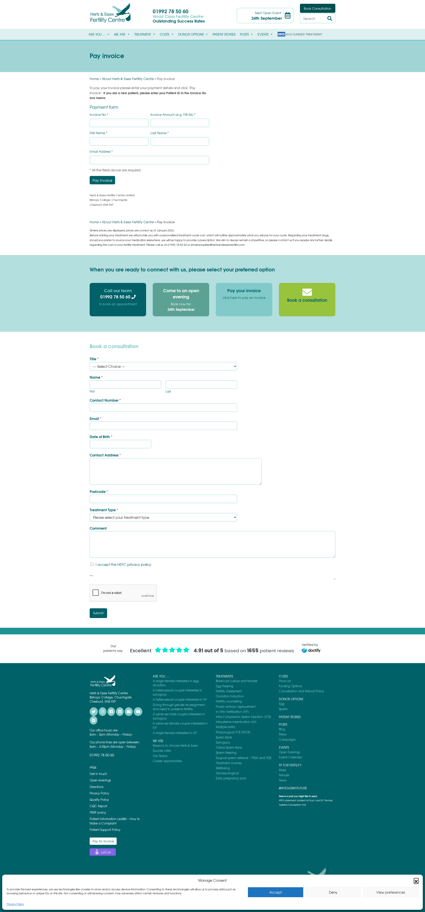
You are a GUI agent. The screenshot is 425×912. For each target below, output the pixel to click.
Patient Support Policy (105, 830)
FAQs (93, 767)
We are (120, 34)
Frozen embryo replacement (235, 706)
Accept (275, 892)
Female (284, 775)
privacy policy (139, 564)
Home (94, 78)
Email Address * (101, 151)
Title (94, 359)
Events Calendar (290, 757)
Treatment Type (104, 510)
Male (282, 770)
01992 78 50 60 (170, 11)
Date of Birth (101, 436)
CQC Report (98, 806)
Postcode (99, 491)
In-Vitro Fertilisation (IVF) (232, 712)
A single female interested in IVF (175, 733)
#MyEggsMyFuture (293, 788)
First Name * (98, 133)
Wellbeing (223, 768)
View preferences (390, 892)
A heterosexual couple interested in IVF (180, 699)
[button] (416, 880)
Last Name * (160, 133)
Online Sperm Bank (229, 747)
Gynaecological (227, 773)
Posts (244, 34)
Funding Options (290, 686)
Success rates (162, 750)
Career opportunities (167, 761)
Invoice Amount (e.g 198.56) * (173, 114)
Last (168, 391)
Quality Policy (99, 800)
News (282, 734)
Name (96, 377)
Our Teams (160, 756)
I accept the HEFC (123, 564)
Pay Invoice (102, 180)
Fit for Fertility (290, 765)
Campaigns (287, 739)
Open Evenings (289, 752)
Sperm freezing (226, 752)
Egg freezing (224, 686)
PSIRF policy (98, 812)
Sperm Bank (224, 737)
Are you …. (161, 676)
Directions (96, 787)
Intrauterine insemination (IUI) (236, 722)
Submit (98, 613)
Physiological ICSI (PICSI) (233, 732)
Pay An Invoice (103, 841)
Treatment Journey (229, 763)
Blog (282, 729)
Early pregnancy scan (231, 778)
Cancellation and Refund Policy (301, 691)
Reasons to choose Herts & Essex (175, 745)
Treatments (224, 676)
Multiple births (225, 727)
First (92, 391)
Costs (164, 34)
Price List (285, 681)
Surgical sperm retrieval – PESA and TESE (244, 758)
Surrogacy (223, 742)
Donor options (191, 34)
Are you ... (97, 34)
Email (95, 418)
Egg (281, 704)
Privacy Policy (15, 904)
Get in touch (98, 774)
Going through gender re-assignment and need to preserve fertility (179, 707)
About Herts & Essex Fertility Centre (128, 78)
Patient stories (224, 34)
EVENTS (263, 34)
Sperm (283, 709)
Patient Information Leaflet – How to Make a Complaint (115, 821)
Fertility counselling (229, 701)
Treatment (142, 34)
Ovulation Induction (230, 696)
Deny (333, 892)
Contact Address (105, 455)
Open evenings (100, 780)
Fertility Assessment (228, 691)
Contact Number (105, 400)
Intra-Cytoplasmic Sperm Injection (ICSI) (243, 717)
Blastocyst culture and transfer (236, 681)
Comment (98, 528)
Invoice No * (99, 114)
